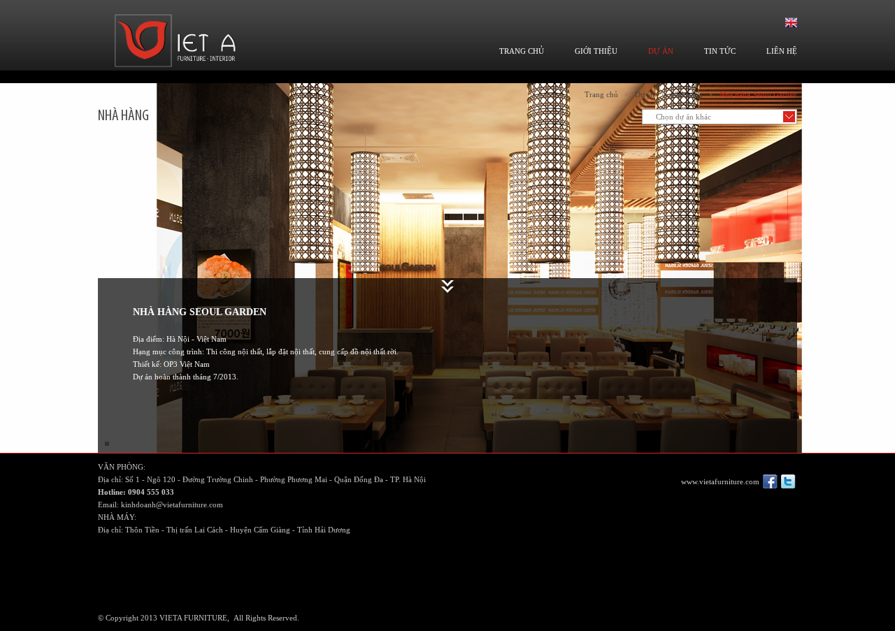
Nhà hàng (687, 94)
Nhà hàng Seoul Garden (758, 94)
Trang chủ (601, 94)
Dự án (644, 94)
